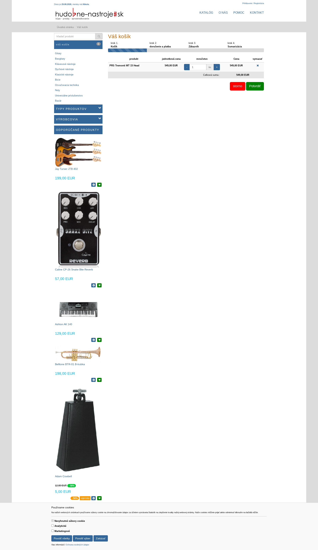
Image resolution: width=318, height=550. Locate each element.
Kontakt (257, 12)
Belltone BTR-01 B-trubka (70, 364)
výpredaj (85, 498)
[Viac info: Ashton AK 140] (93, 340)
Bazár (58, 100)
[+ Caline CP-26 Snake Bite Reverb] (99, 285)
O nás (223, 12)
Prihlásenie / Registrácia (253, 3)
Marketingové (62, 531)
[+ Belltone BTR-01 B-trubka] (99, 380)
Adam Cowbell (63, 476)
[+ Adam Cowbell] (99, 498)
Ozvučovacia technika (67, 85)
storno (237, 86)
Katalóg (206, 12)
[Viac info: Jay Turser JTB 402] (93, 185)
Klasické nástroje (64, 74)
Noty (57, 90)
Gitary (58, 53)
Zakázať (100, 538)
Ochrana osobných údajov (77, 545)
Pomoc (238, 12)
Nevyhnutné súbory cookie (69, 521)
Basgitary (60, 58)
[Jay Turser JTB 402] (78, 152)
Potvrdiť (255, 86)
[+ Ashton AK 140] (99, 340)
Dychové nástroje (64, 69)
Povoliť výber (82, 538)
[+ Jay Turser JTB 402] (99, 185)
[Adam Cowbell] (78, 430)
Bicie (57, 79)
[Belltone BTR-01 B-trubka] (78, 353)
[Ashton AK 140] (78, 306)
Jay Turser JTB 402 (66, 168)
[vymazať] (257, 65)
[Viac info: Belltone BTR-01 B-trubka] (93, 380)
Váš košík (77, 44)
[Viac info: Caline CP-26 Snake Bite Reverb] (93, 285)
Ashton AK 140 (63, 324)
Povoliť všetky (62, 538)
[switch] (52, 520)
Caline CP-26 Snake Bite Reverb (74, 269)
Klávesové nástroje (65, 64)
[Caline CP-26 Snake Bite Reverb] (78, 228)
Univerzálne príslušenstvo (69, 95)
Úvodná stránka (65, 27)
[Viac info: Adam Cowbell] (93, 498)
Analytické (60, 526)
